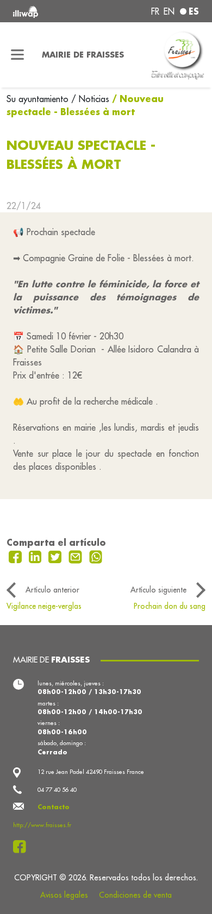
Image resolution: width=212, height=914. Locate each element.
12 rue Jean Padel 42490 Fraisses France (91, 772)
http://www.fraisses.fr (42, 825)
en (169, 11)
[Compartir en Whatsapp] (96, 555)
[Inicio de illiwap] (48, 11)
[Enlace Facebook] (22, 846)
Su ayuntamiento (39, 98)
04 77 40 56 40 (57, 789)
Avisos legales (64, 895)
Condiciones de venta (135, 895)
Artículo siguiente (158, 590)
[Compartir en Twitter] (56, 555)
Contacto (54, 807)
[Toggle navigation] (17, 54)
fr (155, 11)
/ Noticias (90, 98)
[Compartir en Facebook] (17, 555)
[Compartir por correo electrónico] (76, 555)
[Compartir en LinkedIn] (37, 555)
